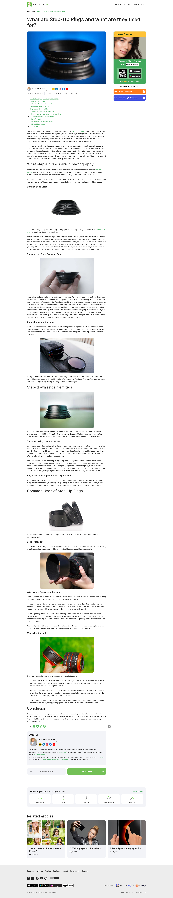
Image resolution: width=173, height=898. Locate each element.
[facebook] (63, 89)
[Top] (109, 726)
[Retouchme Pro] (125, 885)
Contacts (135, 4)
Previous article (46, 771)
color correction (78, 131)
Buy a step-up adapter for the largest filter (46, 114)
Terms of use (42, 892)
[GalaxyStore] (56, 885)
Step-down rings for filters (39, 109)
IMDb (102, 757)
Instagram (62, 752)
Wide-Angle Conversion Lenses (42, 121)
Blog (33, 11)
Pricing (48, 871)
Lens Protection (36, 119)
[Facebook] (37, 878)
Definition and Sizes (38, 101)
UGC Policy (52, 892)
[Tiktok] (32, 878)
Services (118, 4)
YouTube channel (40, 755)
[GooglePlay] (135, 76)
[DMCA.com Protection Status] (54, 878)
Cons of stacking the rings (40, 106)
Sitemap (85, 871)
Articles (127, 4)
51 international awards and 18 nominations (55, 760)
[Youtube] (41, 878)
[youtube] (67, 89)
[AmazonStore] (68, 885)
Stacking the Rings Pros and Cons (43, 104)
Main (28, 11)
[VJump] (141, 885)
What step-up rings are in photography (44, 99)
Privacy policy (32, 892)
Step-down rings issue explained (42, 111)
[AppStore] (135, 71)
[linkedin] (56, 89)
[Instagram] (28, 878)
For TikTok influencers (123, 91)
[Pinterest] (45, 878)
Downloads (74, 871)
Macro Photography (38, 124)
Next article (87, 771)
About (143, 4)
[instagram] (60, 89)
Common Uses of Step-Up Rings (42, 116)
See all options (137, 791)
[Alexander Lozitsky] (29, 89)
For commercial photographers (126, 98)
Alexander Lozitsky (50, 740)
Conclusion (34, 126)
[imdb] (53, 89)
